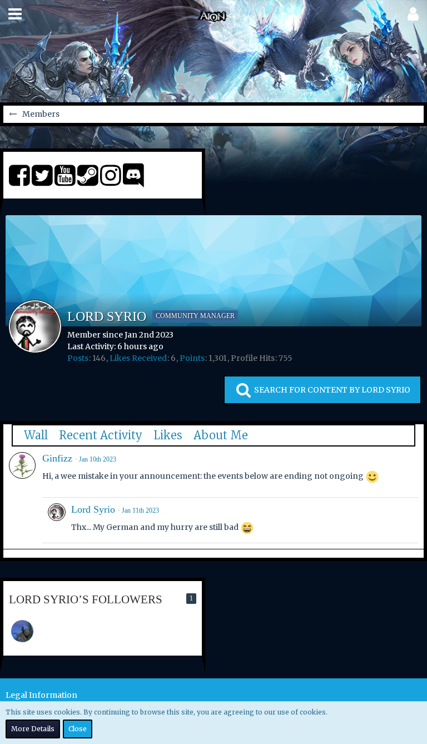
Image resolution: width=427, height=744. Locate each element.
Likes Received (138, 358)
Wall (36, 435)
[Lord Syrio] (57, 520)
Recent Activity (100, 435)
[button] (15, 14)
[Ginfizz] (22, 465)
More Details (32, 729)
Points (192, 358)
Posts (77, 358)
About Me (220, 435)
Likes (167, 435)
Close (77, 729)
